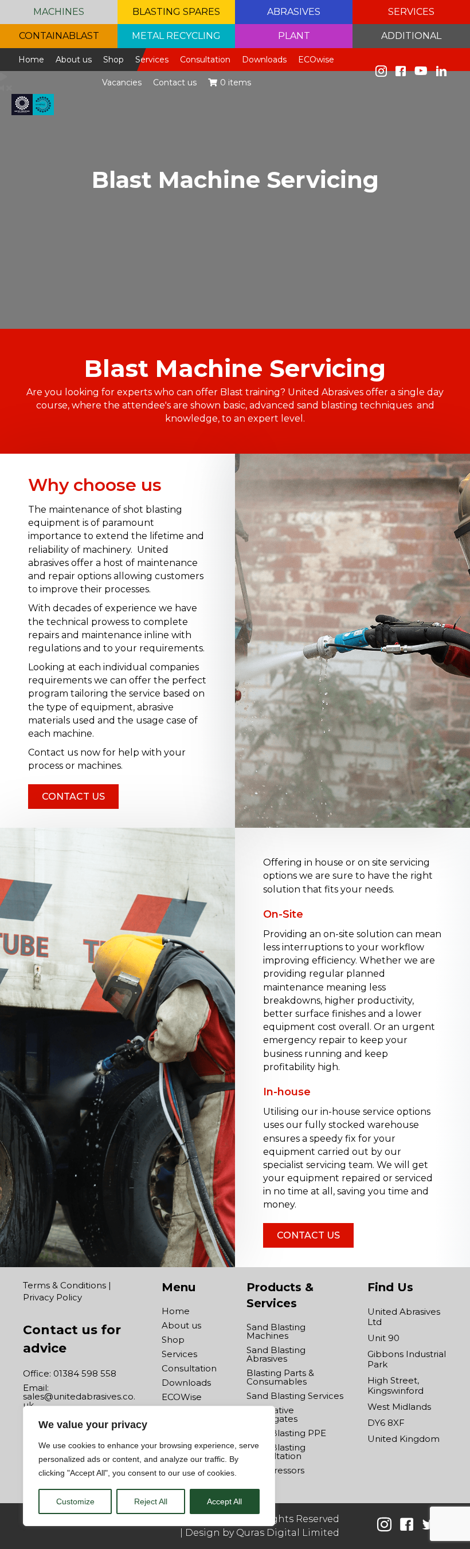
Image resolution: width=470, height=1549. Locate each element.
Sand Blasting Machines (276, 1331)
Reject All (150, 1501)
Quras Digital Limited (287, 1532)
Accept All (224, 1501)
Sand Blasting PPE (286, 1433)
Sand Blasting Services (294, 1395)
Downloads (186, 1382)
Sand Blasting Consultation (276, 1451)
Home (176, 1311)
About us (181, 1325)
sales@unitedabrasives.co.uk (79, 1400)
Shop (173, 1339)
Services (179, 1354)
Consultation (189, 1368)
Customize (75, 1501)
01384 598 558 (84, 1373)
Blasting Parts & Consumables (280, 1377)
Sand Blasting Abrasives (276, 1354)
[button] (58, 12)
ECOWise (182, 1396)
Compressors (275, 1470)
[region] (149, 1466)
